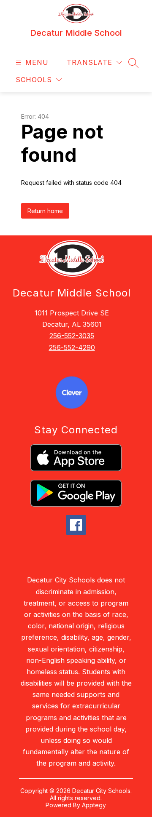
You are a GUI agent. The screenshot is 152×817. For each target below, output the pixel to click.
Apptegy (94, 805)
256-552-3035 (71, 335)
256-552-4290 (72, 347)
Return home (45, 210)
